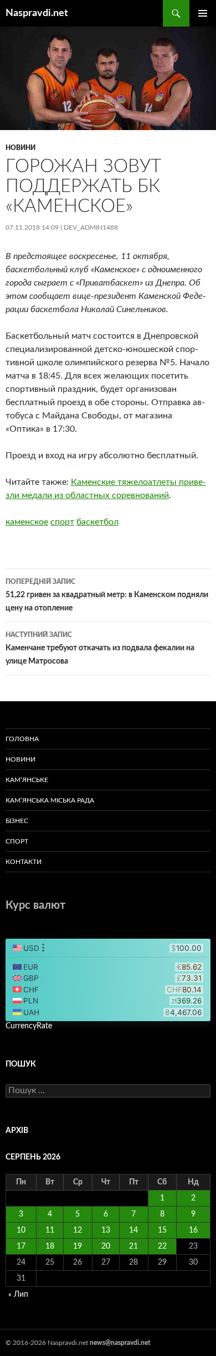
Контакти (24, 861)
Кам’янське (27, 780)
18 (49, 1246)
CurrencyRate (29, 1026)
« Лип (18, 1294)
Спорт (17, 841)
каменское (27, 521)
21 (133, 1246)
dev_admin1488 (91, 227)
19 (77, 1246)
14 (133, 1230)
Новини (20, 147)
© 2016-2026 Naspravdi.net (48, 1342)
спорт (62, 521)
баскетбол (97, 521)
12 (77, 1230)
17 (21, 1246)
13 (105, 1230)
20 (105, 1246)
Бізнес (17, 820)
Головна (22, 739)
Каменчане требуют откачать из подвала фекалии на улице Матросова (100, 648)
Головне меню (202, 13)
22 (162, 1246)
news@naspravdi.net (120, 1342)
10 (21, 1230)
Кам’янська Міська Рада (50, 800)
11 (49, 1230)
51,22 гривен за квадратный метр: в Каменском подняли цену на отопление (107, 595)
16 (193, 1230)
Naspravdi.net (37, 13)
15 (162, 1230)
